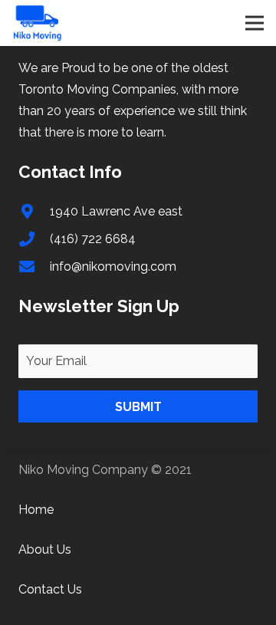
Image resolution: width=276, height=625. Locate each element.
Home (36, 509)
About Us (44, 549)
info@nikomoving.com (113, 266)
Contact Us (50, 589)
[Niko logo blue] (37, 23)
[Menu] (254, 23)
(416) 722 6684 (93, 239)
